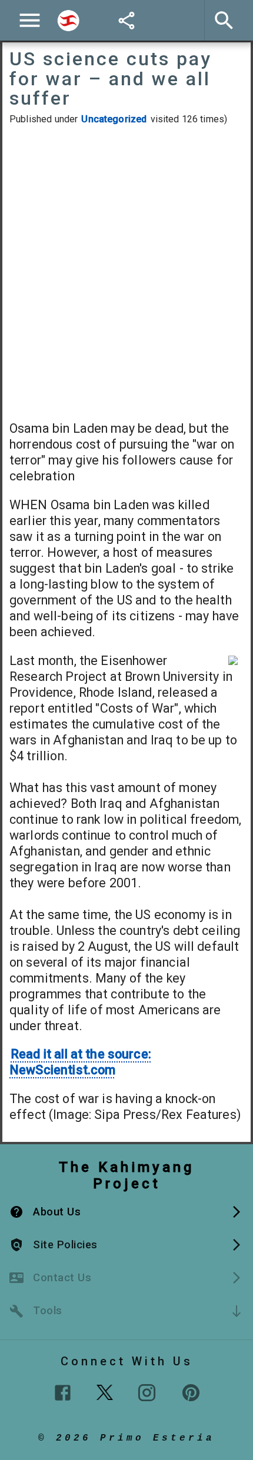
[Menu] (29, 20)
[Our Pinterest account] (191, 1392)
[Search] (68, 20)
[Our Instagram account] (146, 1392)
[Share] (126, 20)
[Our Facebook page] (62, 1392)
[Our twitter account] (104, 1391)
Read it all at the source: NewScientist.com (80, 1062)
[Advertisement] (126, 272)
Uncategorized (114, 119)
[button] (126, 1211)
